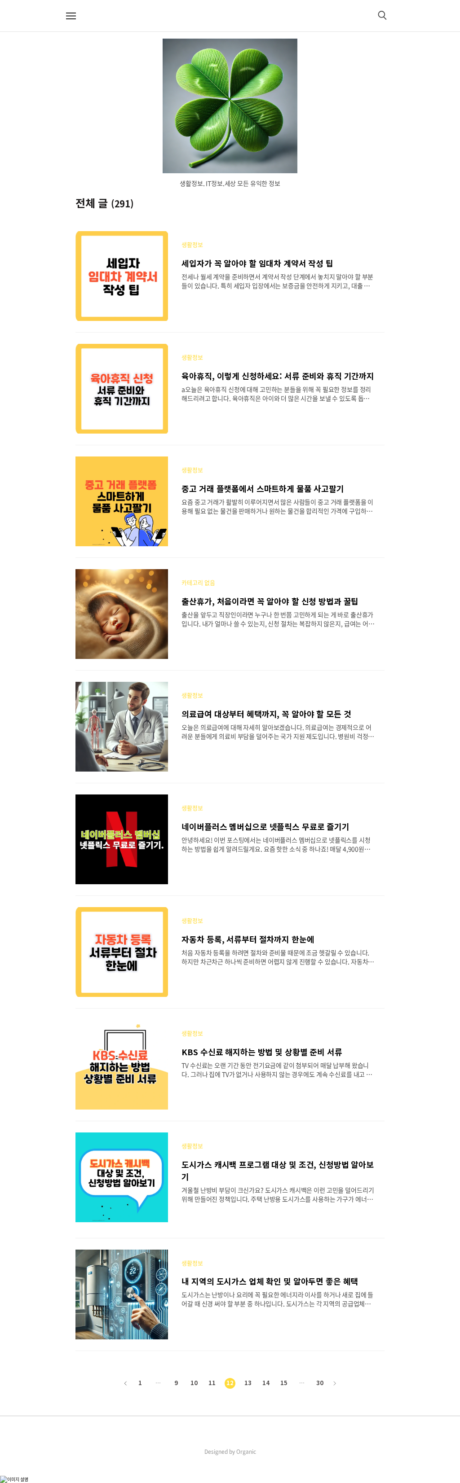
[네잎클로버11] (230, 106)
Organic (246, 1452)
